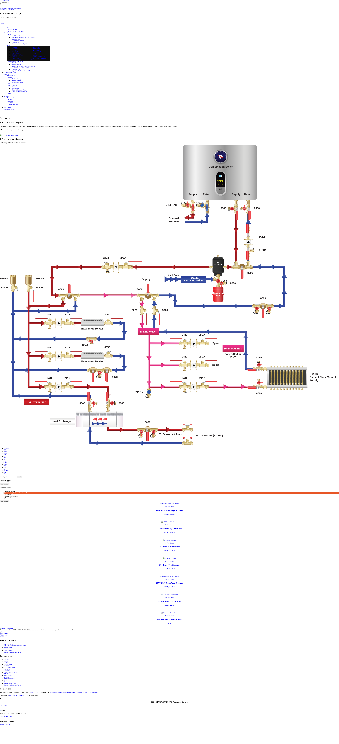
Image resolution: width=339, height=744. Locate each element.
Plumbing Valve (8, 675)
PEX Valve (7, 674)
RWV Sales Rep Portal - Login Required (87, 692)
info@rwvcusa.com (15, 8)
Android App (71, 692)
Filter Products (4, 484)
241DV (6, 470)
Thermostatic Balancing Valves (12, 652)
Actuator (6, 659)
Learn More (3, 705)
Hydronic (8, 498)
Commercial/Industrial (11, 496)
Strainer (6, 682)
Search (19, 477)
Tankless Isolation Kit (10, 683)
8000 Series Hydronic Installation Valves (16, 492)
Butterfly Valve (8, 664)
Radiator (6, 680)
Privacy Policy (4, 635)
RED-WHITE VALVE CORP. (17, 695)
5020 (5, 467)
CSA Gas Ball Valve (9, 667)
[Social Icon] (1, 112)
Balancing (6, 661)
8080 (5, 458)
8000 (5, 455)
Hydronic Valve (8, 650)
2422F (5, 453)
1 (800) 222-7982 (5, 8)
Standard (8, 494)
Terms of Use (4, 633)
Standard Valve (8, 647)
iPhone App (64, 692)
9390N (5, 462)
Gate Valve (7, 669)
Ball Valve (6, 663)
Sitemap (2, 636)
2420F (5, 451)
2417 (5, 459)
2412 (5, 461)
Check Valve (7, 666)
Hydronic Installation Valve (11, 672)
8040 (5, 472)
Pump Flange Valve (9, 678)
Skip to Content (4, 1)
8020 (5, 456)
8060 (5, 450)
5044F (5, 464)
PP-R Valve (7, 677)
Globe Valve (7, 670)
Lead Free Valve (8, 644)
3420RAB (6, 448)
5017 (5, 474)
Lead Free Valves (10, 491)
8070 (5, 469)
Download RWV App (6, 716)
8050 (5, 466)
